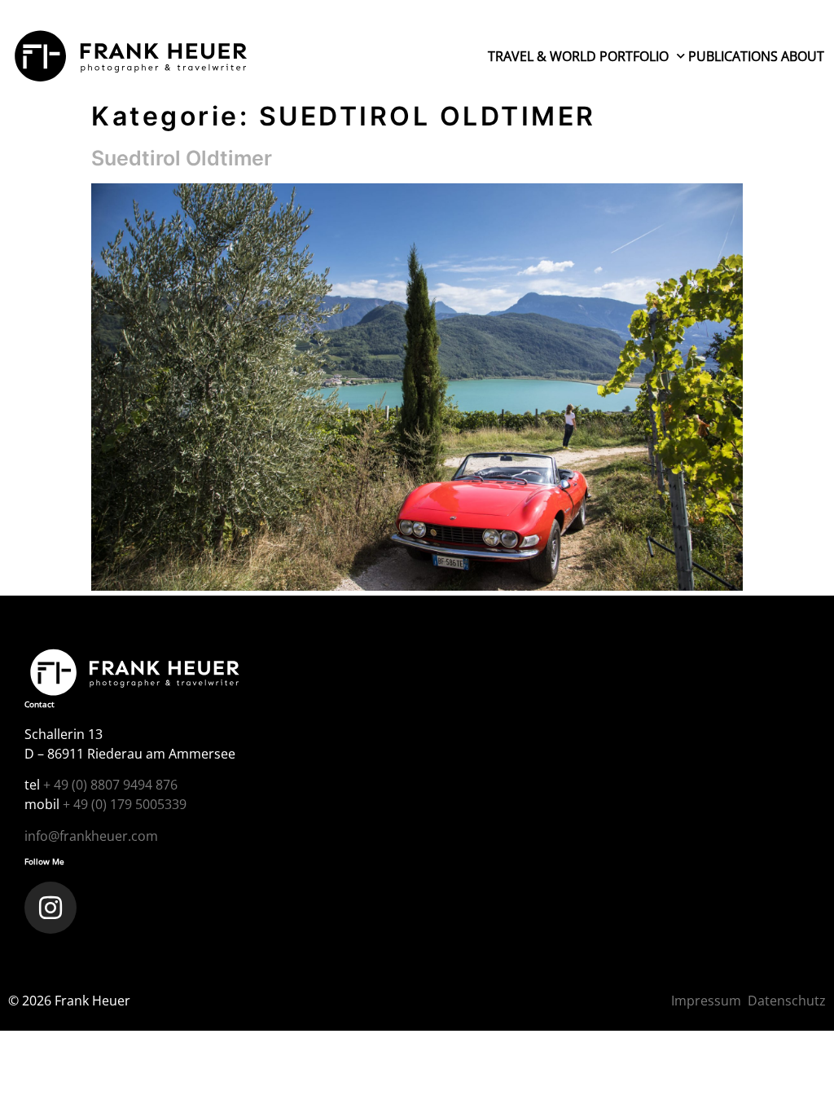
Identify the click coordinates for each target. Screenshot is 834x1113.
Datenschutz (787, 1001)
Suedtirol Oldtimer (181, 158)
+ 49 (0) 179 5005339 (125, 804)
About (802, 56)
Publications (733, 56)
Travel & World (542, 56)
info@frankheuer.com (91, 836)
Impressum (706, 1001)
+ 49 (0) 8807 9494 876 (110, 785)
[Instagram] (50, 908)
